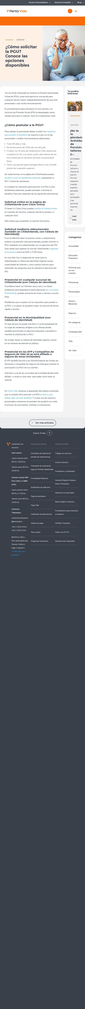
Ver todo (72, 350)
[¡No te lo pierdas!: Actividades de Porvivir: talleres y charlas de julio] (75, 106)
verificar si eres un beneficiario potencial (23, 178)
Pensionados (74, 291)
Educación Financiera (73, 256)
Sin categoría (74, 322)
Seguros (72, 313)
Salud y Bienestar (73, 302)
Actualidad (9, 40)
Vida (70, 341)
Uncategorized (75, 331)
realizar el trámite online (45, 208)
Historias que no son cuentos (75, 270)
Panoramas (73, 282)
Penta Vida (12, 391)
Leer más (73, 218)
